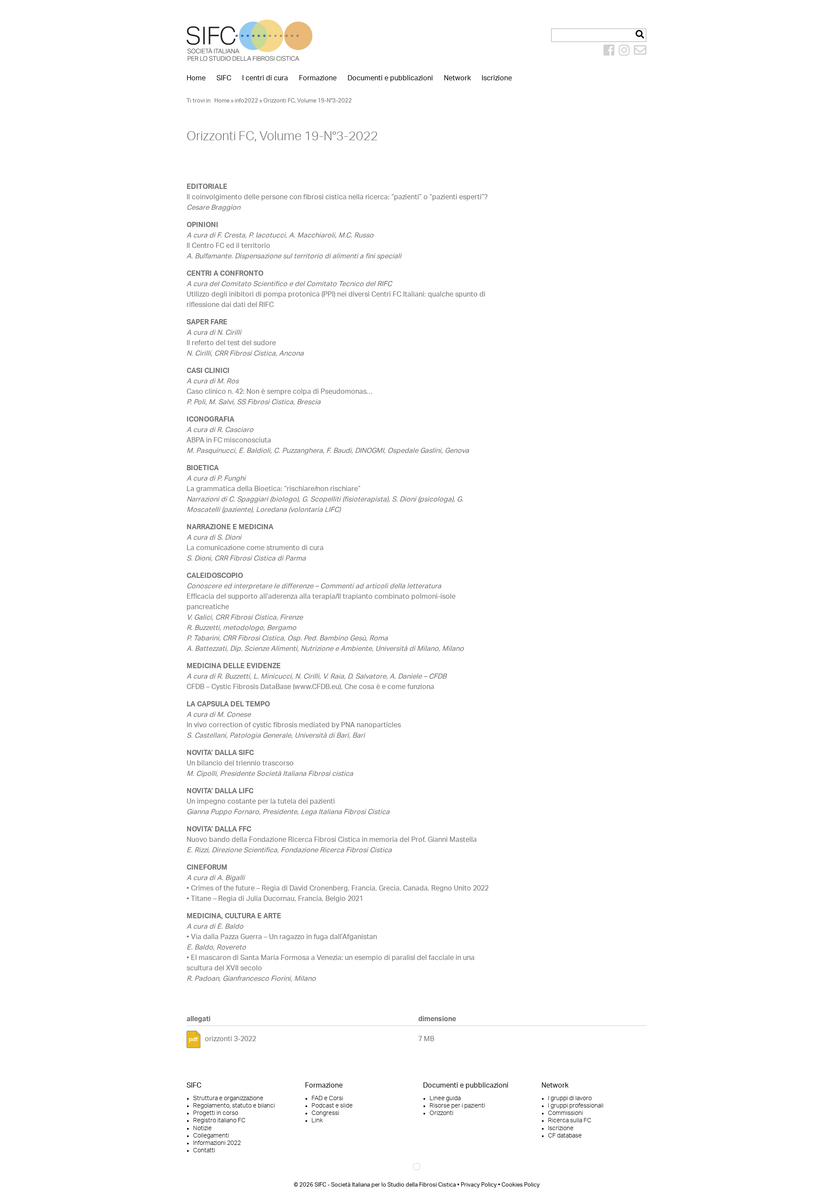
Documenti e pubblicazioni (390, 78)
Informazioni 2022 (217, 1143)
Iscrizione (497, 78)
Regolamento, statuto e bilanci (234, 1106)
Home (196, 78)
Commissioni (565, 1113)
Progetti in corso (215, 1113)
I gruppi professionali (575, 1106)
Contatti (204, 1151)
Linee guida (445, 1098)
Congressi (325, 1113)
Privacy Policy (479, 1185)
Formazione (318, 78)
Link (317, 1121)
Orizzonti (441, 1113)
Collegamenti (211, 1136)
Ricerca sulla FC (569, 1121)
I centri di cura (265, 78)
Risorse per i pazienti (457, 1106)
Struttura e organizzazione (228, 1098)
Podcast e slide (332, 1106)
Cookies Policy (521, 1185)
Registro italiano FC (219, 1121)
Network (457, 78)
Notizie (202, 1128)
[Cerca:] (598, 35)
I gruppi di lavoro (570, 1098)
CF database (565, 1136)
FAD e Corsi (327, 1098)
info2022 (246, 100)
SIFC (223, 78)
